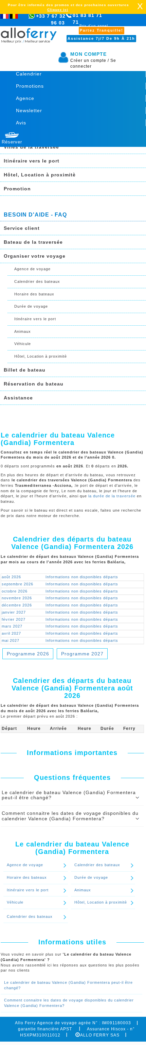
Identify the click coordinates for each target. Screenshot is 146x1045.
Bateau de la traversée (33, 242)
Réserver (12, 141)
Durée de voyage (31, 306)
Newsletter (29, 110)
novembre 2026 (17, 598)
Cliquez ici (57, 10)
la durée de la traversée (111, 496)
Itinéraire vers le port (31, 161)
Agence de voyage (32, 269)
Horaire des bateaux (34, 294)
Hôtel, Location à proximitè (40, 174)
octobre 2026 (15, 591)
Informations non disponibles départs (81, 577)
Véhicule (22, 344)
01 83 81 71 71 (90, 22)
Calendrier (29, 73)
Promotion (17, 188)
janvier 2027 (14, 612)
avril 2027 (11, 633)
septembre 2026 (17, 584)
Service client (22, 228)
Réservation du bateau (33, 384)
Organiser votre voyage (35, 256)
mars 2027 (12, 626)
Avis (21, 122)
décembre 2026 (17, 605)
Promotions (30, 86)
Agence (25, 98)
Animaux (22, 331)
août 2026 (11, 577)
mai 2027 (10, 640)
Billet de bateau (24, 370)
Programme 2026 (28, 653)
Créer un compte (89, 60)
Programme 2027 (82, 653)
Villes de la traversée (31, 147)
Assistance (18, 397)
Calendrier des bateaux (37, 281)
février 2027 (13, 619)
